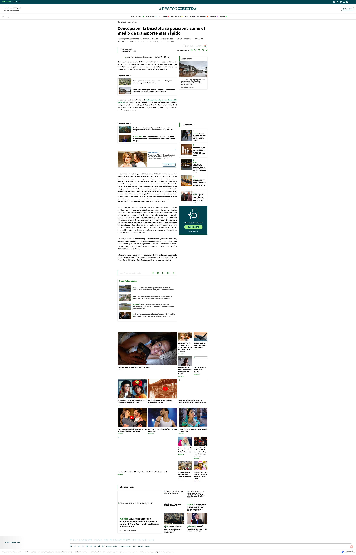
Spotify (91, 546)
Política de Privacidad (111, 546)
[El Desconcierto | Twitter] (337, 2)
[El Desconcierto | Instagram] (340, 2)
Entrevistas (201, 16)
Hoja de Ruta (176, 16)
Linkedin (87, 546)
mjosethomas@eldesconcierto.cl (130, 552)
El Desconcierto (122, 22)
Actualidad (150, 16)
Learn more (168, 165)
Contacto (147, 546)
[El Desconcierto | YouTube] (344, 2)
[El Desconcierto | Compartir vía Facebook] (191, 50)
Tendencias (163, 16)
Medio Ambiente (132, 22)
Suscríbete (193, 227)
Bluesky (103, 546)
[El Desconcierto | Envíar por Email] (203, 50)
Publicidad (140, 546)
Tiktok (95, 546)
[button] (347, 9)
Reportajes (189, 16)
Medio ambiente (136, 16)
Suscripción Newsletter (125, 546)
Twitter (75, 546)
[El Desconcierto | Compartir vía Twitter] (195, 50)
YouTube (83, 546)
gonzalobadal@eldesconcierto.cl (165, 552)
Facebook (71, 546)
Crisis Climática (16, 2)
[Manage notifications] (351, 546)
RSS (134, 546)
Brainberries (153, 152)
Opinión (213, 16)
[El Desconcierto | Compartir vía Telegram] (206, 50)
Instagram (79, 546)
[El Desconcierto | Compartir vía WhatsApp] (199, 50)
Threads (99, 546)
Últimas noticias (75, 540)
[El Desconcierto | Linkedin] (347, 2)
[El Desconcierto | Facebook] (334, 2)
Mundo (222, 16)
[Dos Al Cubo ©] (348, 553)
